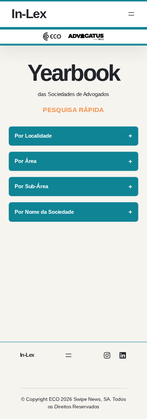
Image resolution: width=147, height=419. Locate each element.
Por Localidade (33, 136)
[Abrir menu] (131, 14)
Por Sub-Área (31, 186)
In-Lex (28, 13)
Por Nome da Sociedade (44, 212)
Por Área (25, 161)
